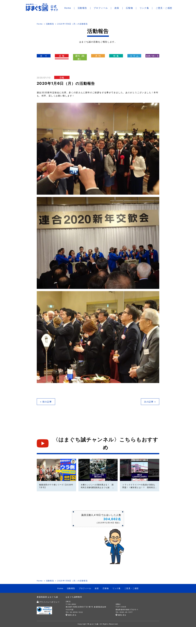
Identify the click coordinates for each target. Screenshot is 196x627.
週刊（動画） (80, 57)
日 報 (61, 56)
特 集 (116, 56)
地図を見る (72, 615)
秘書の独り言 (152, 56)
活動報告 (82, 8)
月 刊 (98, 56)
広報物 (129, 8)
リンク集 (144, 8)
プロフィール (101, 8)
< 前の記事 (46, 401)
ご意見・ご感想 (164, 8)
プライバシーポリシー (49, 602)
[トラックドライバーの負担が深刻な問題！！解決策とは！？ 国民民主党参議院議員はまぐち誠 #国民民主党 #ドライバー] (139, 470)
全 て (43, 56)
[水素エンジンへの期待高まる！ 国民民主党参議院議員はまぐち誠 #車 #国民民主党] (98, 470)
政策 (117, 8)
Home (67, 8)
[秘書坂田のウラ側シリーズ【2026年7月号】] (56, 470)
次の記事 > (150, 401)
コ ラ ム (134, 56)
